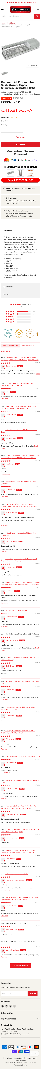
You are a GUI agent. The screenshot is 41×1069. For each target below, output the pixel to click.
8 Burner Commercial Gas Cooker (16, 874)
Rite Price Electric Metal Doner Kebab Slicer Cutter (22, 757)
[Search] (37, 16)
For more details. (26, 216)
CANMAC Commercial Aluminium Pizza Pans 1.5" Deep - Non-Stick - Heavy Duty (20, 831)
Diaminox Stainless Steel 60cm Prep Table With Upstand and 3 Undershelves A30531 (19, 898)
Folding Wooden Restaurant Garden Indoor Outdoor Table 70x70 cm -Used (18, 732)
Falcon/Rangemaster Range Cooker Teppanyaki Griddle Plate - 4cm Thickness (19, 560)
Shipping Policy (30, 1058)
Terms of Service (20, 1060)
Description (8, 230)
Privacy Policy (7, 1058)
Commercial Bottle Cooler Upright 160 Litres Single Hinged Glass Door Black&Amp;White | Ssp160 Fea (19, 360)
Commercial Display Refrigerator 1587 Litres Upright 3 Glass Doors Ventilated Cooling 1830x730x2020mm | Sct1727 (18, 408)
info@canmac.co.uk (22, 1034)
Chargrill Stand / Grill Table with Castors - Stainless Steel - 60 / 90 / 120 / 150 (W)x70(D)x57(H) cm (19, 506)
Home (3, 23)
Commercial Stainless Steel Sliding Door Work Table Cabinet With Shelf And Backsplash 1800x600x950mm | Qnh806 (19, 808)
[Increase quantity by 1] (20, 130)
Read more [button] (4, 399)
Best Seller (11, 23)
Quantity (4, 125)
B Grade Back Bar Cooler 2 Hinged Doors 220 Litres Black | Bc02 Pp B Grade (19, 384)
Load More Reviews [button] (21, 965)
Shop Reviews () (28, 346)
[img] (20, 304)
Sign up (33, 993)
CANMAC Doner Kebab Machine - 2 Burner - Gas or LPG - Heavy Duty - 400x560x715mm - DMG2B (20, 457)
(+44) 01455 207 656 (8, 1034)
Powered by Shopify (20, 1065)
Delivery (6, 294)
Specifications (8, 287)
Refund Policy (18, 1058)
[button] (10, 311)
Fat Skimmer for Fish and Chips (16, 610)
